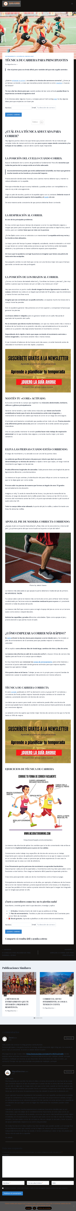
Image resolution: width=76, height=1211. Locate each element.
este (9, 638)
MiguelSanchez (11, 64)
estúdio (13, 692)
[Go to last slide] (5, 994)
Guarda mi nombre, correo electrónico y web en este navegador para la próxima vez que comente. (36, 1188)
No (34, 1208)
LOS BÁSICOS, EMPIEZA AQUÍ (25, 56)
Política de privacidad (44, 1208)
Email (34, 108)
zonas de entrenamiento (43, 662)
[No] (74, 1206)
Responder (69, 1038)
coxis (46, 197)
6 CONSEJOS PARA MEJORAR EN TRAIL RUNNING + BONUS (16, 952)
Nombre (8, 108)
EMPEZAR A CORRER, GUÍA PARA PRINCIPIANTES (62, 952)
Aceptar (28, 1208)
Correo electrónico (35, 1183)
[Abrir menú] (72, 3)
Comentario (6, 1155)
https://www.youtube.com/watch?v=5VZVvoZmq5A (44, 1054)
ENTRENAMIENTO (10, 56)
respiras (59, 83)
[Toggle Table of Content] (41, 122)
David (11, 1038)
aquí (55, 99)
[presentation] (19, 983)
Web (54, 1183)
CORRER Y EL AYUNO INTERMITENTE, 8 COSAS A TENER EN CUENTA (55, 1002)
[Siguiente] (70, 994)
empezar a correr (18, 80)
